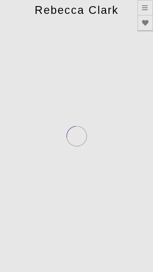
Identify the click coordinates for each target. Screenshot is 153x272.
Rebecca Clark (77, 10)
